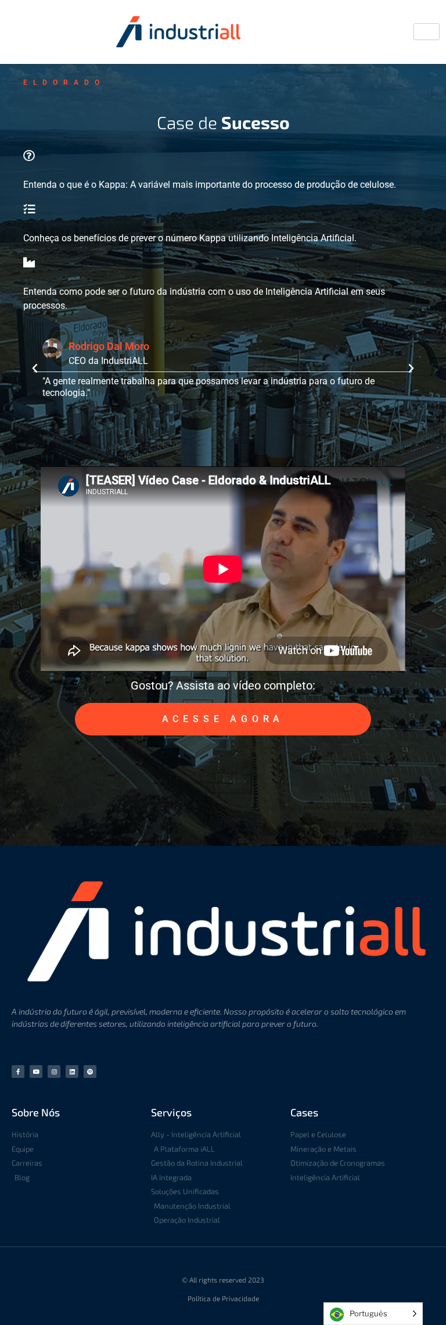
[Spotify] (90, 1071)
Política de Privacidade (223, 1298)
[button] (35, 368)
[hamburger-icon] (426, 31)
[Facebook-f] (18, 1071)
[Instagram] (54, 1071)
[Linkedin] (72, 1071)
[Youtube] (36, 1071)
